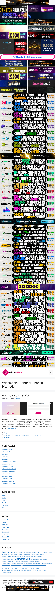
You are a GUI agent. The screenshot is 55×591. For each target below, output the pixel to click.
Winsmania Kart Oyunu (21, 563)
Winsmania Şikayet (42, 570)
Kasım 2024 (5, 539)
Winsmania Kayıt (7, 478)
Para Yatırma (6, 505)
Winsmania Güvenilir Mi (9, 483)
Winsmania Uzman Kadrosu (45, 568)
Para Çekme (5, 503)
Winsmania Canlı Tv (15, 556)
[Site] (27, 96)
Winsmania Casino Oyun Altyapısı (25, 556)
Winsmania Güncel (43, 559)
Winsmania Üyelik (7, 476)
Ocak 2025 (5, 534)
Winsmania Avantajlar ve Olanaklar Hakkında (18, 554)
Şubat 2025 (5, 532)
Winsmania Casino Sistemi (37, 556)
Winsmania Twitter (36, 568)
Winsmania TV (29, 568)
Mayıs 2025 (5, 524)
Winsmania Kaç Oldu (8, 481)
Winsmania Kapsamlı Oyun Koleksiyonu (9, 563)
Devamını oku (12, 428)
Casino (4, 498)
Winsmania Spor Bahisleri (6, 568)
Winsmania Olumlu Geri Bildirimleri (29, 565)
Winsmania (5, 454)
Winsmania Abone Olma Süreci (24, 552)
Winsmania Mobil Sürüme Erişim (16, 565)
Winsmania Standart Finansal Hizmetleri (30, 435)
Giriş (5, 433)
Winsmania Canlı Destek (9, 469)
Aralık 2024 (5, 537)
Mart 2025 (5, 529)
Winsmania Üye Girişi (14, 570)
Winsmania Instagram (8, 466)
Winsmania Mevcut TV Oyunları (46, 563)
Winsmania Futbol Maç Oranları (7, 559)
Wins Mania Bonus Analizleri (39, 554)
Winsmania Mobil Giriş (8, 471)
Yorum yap (7, 437)
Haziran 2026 (6, 520)
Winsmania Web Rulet (6, 570)
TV (3, 507)
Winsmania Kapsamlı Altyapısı (34, 561)
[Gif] (27, 156)
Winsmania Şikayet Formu (6, 572)
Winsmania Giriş (6, 452)
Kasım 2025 (5, 522)
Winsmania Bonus (7, 474)
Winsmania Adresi (7, 449)
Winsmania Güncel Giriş (6, 561)
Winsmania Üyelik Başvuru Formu (32, 570)
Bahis (3, 495)
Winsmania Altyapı (7, 464)
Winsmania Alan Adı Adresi (47, 552)
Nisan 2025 (5, 527)
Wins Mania (16, 552)
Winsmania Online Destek (41, 565)
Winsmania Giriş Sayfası (16, 395)
